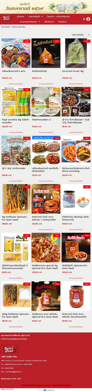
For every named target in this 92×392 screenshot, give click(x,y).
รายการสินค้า (5, 27)
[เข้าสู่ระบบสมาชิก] (88, 19)
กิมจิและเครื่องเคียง (18, 27)
